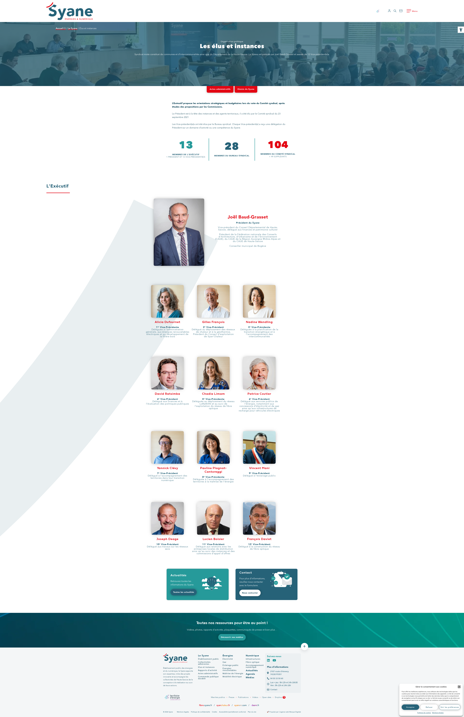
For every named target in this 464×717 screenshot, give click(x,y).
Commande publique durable (208, 678)
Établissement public (208, 659)
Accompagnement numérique (255, 666)
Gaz (224, 662)
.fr (255, 705)
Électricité (228, 659)
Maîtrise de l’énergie (233, 673)
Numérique (252, 655)
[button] (459, 687)
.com (240, 705)
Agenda (250, 674)
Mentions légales (438, 713)
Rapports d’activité (207, 670)
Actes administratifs (208, 673)
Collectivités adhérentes (204, 663)
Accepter (410, 707)
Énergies (228, 655)
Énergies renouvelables (229, 669)
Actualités (252, 670)
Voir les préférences (449, 707)
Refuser (429, 707)
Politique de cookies (424, 713)
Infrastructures (253, 659)
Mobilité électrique (232, 677)
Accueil (60, 28)
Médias (250, 677)
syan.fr (223, 705)
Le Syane (72, 28)
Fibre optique (252, 662)
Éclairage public (231, 665)
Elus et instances (206, 667)
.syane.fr (206, 705)
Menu (415, 11)
